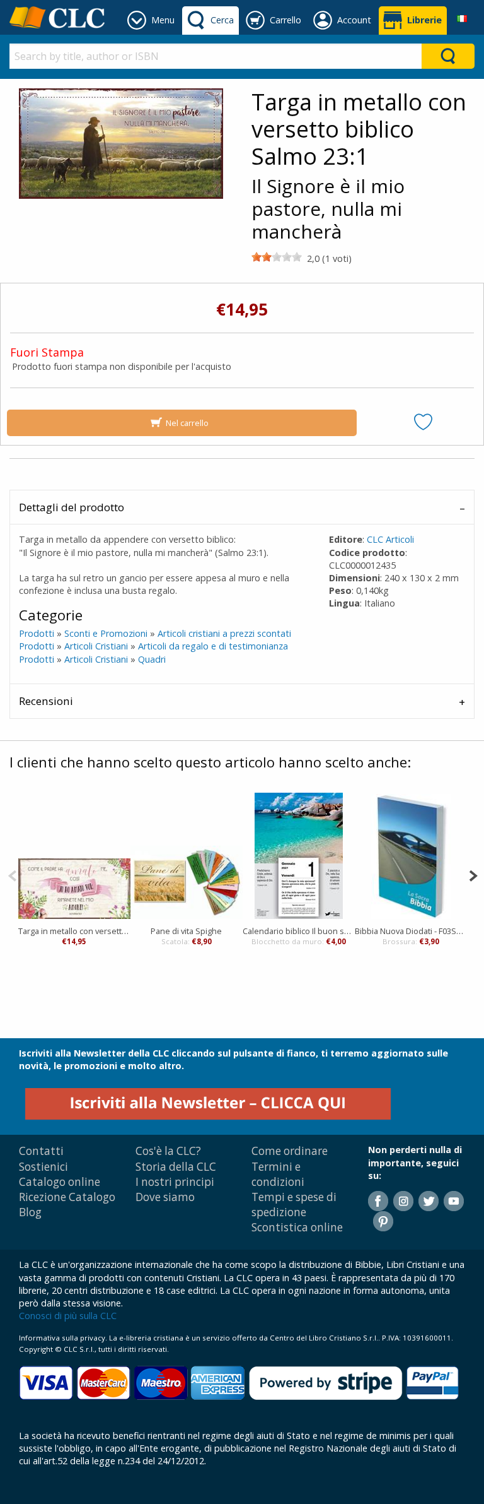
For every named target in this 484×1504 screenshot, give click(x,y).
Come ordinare (289, 1151)
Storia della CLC (175, 1166)
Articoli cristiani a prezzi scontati (224, 633)
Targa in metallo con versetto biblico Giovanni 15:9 (74, 931)
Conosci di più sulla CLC (68, 1316)
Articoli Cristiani (96, 646)
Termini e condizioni (277, 1174)
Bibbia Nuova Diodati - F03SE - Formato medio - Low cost (411, 931)
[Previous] (12, 874)
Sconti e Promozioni (105, 633)
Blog (30, 1212)
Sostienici (43, 1166)
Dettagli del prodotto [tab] (71, 507)
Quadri (152, 659)
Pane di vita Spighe (186, 931)
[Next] (473, 874)
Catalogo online (59, 1182)
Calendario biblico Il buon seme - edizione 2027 (299, 931)
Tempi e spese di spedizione (294, 1204)
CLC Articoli (390, 539)
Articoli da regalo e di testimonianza (213, 646)
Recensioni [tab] (46, 701)
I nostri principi (174, 1182)
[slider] (276, 257)
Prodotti (36, 633)
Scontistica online (297, 1227)
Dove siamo (165, 1197)
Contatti (41, 1151)
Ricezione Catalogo (67, 1197)
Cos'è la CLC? (168, 1151)
